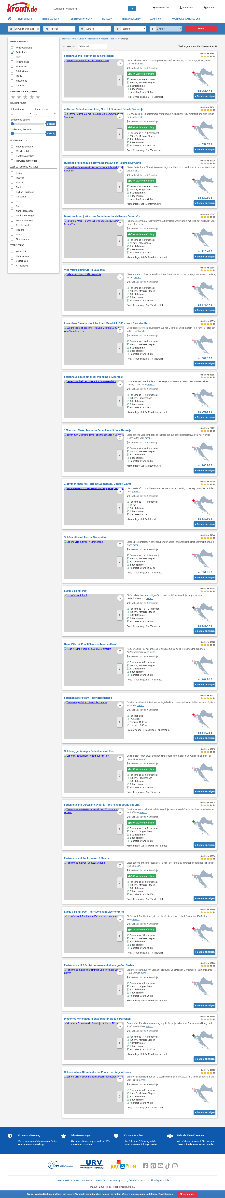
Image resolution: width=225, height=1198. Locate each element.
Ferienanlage (22, 62)
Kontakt (211, 7)
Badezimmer (41, 109)
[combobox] (24, 29)
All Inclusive (22, 265)
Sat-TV (19, 182)
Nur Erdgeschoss (24, 211)
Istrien (114, 39)
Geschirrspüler (23, 225)
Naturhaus (21, 80)
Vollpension (22, 261)
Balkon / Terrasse (25, 192)
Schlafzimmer (18, 109)
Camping (20, 85)
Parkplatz (21, 196)
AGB (76, 1180)
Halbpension (22, 256)
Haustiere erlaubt (25, 146)
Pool (18, 187)
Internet (20, 177)
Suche (201, 28)
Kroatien (104, 39)
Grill (18, 201)
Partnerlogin (116, 1180)
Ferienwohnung (24, 47)
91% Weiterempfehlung (143, 929)
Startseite (66, 39)
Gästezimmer (23, 71)
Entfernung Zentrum (21, 129)
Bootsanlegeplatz (25, 156)
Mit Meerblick (22, 151)
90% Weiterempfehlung (143, 822)
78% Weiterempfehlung (143, 769)
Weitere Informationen (133, 1194)
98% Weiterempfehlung (143, 127)
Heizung (20, 230)
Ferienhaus (21, 52)
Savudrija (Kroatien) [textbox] (25, 28)
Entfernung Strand (20, 119)
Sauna (19, 234)
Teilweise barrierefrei (26, 160)
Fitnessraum (22, 239)
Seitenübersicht (64, 1180)
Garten (19, 206)
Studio (19, 76)
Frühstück (21, 251)
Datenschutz (101, 1180)
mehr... (141, 63)
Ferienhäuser (92, 39)
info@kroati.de (161, 1180)
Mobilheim (21, 66)
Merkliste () (162, 7)
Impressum (86, 1180)
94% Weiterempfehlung (143, 74)
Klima (19, 173)
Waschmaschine (24, 220)
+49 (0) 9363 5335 (139, 1180)
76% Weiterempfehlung (143, 234)
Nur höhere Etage (25, 215)
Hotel (18, 57)
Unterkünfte (78, 39)
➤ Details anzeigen (205, 96)
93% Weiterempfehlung (143, 876)
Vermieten (188, 7)
